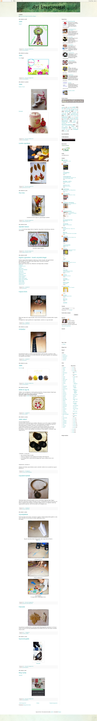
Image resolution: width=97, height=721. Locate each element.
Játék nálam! (23, 419)
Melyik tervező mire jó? (66, 186)
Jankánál (20, 675)
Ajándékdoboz (70, 74)
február (74, 425)
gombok (23, 221)
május (74, 421)
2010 (73, 429)
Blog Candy (22, 673)
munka (69, 122)
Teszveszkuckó (22, 283)
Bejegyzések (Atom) (27, 704)
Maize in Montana (66, 261)
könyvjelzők (75, 119)
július (74, 418)
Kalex (20, 57)
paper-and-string (66, 193)
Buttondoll (38, 663)
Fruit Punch (65, 173)
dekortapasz (68, 108)
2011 (73, 370)
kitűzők (76, 118)
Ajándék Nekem (24, 227)
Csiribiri (20, 267)
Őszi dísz (22, 193)
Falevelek (22, 607)
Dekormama (21, 268)
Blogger (59, 711)
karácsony (65, 117)
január (74, 427)
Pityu (29, 187)
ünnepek (75, 129)
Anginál (20, 24)
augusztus (75, 415)
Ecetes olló (21, 270)
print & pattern (65, 164)
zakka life (65, 274)
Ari (69, 319)
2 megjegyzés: (27, 412)
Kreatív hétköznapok (23, 278)
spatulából (74, 127)
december (75, 371)
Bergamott (21, 264)
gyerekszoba (24, 187)
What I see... (65, 298)
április (74, 422)
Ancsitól (20, 229)
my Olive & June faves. (67, 182)
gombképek (74, 112)
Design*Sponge (66, 189)
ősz (27, 187)
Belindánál (21, 111)
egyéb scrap (74, 110)
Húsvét (70, 115)
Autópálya (22, 329)
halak (66, 115)
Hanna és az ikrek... (23, 273)
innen (39, 540)
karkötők (72, 117)
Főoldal (37, 703)
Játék (20, 21)
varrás (30, 252)
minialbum (63, 122)
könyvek (69, 119)
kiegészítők (71, 118)
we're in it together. (71, 287)
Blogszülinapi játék (71, 21)
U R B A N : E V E (66, 185)
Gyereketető (21, 272)
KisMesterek (21, 274)
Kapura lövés (23, 291)
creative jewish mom (67, 176)
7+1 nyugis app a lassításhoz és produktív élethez (72, 213)
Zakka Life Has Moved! (67, 275)
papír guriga (29, 603)
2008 (73, 432)
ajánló (69, 107)
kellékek (76, 117)
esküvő (75, 111)
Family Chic (65, 160)
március (74, 424)
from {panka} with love (67, 211)
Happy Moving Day (66, 279)
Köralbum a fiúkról (71, 90)
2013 (73, 367)
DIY (76, 108)
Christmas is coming (72, 194)
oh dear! (64, 258)
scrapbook (65, 127)
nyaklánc (27, 633)
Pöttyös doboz (21, 281)
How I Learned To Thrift (67, 161)
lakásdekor (27, 221)
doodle (64, 376)
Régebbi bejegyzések (53, 703)
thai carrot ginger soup (72, 237)
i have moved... (65, 283)
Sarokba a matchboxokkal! (67, 224)
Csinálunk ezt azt (22, 266)
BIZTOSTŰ (65, 248)
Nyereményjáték (24, 639)
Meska (74, 121)
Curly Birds (65, 278)
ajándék (23, 252)
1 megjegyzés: (27, 322)
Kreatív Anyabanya (22, 275)
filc (67, 112)
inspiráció (75, 115)
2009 (73, 430)
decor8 (64, 227)
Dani (63, 108)
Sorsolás (69, 82)
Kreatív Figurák (22, 276)
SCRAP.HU (65, 302)
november (75, 374)
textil (69, 129)
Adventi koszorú (71, 52)
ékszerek (23, 472)
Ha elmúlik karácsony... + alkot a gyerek (72, 30)
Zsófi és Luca (21, 284)
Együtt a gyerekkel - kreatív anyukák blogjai (32, 257)
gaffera (52, 711)
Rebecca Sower (66, 282)
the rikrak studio (66, 286)
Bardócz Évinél (22, 86)
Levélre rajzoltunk (24, 143)
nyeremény (64, 123)
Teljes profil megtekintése (66, 325)
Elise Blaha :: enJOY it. (67, 181)
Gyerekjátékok (23, 514)
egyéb (67, 110)
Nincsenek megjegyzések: (29, 77)
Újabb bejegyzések (22, 703)
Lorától (28, 395)
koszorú (65, 119)
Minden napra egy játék (23, 279)
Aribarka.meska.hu (65, 145)
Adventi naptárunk (71, 60)
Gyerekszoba (65, 223)
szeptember (75, 413)
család (73, 107)
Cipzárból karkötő (24, 476)
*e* (63, 257)
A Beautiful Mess (66, 172)
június (74, 419)
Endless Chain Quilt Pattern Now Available (69, 233)
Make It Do (65, 232)
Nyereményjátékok (25, 50)
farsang (63, 112)
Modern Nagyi (21, 280)
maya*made (65, 236)
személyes (64, 129)
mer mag (64, 295)
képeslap (65, 118)
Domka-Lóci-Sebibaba (23, 269)
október (74, 376)
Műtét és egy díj (24, 390)
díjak (73, 108)
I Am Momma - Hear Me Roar (68, 202)
